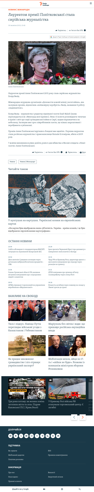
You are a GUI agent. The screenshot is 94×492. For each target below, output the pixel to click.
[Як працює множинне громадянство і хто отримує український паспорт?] (27, 345)
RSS (49, 451)
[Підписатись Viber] (37, 436)
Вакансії (51, 473)
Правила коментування (58, 455)
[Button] (60, 30)
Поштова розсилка (15, 459)
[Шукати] (79, 489)
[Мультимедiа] (44, 489)
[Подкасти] (62, 489)
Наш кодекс (13, 477)
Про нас (11, 473)
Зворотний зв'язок (55, 477)
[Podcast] (53, 436)
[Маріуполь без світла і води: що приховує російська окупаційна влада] (67, 310)
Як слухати (12, 451)
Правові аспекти (15, 481)
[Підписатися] (58, 436)
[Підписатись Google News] (16, 436)
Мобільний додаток (16, 455)
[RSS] (47, 436)
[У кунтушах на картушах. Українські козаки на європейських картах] (47, 196)
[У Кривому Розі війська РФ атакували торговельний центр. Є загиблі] (67, 388)
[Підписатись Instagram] (31, 436)
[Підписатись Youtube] (26, 436)
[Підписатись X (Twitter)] (21, 436)
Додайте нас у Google (20, 489)
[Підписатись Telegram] (42, 436)
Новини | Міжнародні (19, 10)
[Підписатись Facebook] (10, 436)
